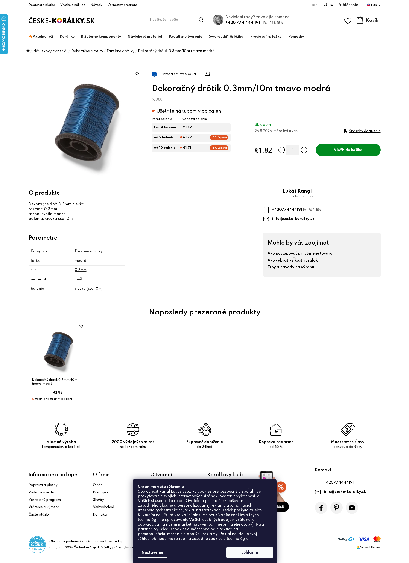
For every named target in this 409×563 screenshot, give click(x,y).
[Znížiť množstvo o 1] (281, 150)
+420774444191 (287, 210)
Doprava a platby (43, 485)
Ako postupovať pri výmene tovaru (300, 253)
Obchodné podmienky (66, 541)
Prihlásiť (277, 507)
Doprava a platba (42, 4)
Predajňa (100, 492)
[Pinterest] (336, 508)
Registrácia (322, 5)
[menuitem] (40, 36)
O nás (97, 485)
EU (207, 74)
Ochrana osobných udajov (105, 541)
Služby (98, 500)
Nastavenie (152, 553)
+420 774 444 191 (242, 23)
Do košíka (353, 150)
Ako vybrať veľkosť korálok (293, 260)
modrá (80, 261)
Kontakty (100, 514)
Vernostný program (122, 4)
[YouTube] (352, 508)
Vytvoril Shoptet (370, 547)
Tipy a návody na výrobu (291, 267)
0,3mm (81, 270)
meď (78, 279)
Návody (96, 4)
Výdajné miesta (41, 492)
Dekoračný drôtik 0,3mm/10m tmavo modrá (54, 381)
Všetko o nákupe (72, 4)
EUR (374, 5)
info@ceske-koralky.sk (293, 219)
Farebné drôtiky (88, 251)
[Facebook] (321, 508)
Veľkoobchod (103, 507)
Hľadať (201, 19)
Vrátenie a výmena (44, 507)
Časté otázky (39, 514)
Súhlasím (249, 552)
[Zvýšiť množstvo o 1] (304, 150)
